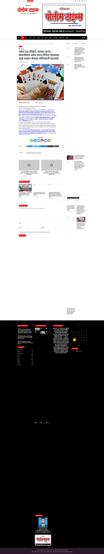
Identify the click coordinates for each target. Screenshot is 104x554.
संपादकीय (46, 37)
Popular (68, 43)
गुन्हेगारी (26, 37)
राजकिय (30, 37)
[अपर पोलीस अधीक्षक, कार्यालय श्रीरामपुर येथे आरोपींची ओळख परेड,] (43, 467)
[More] (49, 140)
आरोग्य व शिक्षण (55, 37)
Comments (83, 43)
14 (81, 334)
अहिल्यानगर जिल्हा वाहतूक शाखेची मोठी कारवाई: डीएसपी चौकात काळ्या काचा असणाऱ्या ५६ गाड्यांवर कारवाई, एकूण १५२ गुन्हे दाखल (55, 195)
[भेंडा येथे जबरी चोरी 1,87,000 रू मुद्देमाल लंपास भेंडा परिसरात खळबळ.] (40, 187)
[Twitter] (38, 140)
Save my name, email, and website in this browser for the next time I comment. (35, 232)
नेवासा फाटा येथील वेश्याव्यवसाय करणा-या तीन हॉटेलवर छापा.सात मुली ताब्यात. (79, 66)
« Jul (79, 345)
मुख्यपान (19, 37)
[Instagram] (42, 140)
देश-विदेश (38, 37)
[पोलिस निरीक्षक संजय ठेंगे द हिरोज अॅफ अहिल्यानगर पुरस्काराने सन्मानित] (70, 157)
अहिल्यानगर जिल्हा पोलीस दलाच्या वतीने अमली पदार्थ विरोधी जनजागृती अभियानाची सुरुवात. (81, 226)
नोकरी (42, 37)
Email (20, 227)
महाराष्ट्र (34, 37)
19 (76, 337)
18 (74, 337)
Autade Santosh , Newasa (34, 153)
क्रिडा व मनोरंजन (61, 37)
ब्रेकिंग (22, 37)
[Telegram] (45, 140)
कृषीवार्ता (50, 37)
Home (20, 43)
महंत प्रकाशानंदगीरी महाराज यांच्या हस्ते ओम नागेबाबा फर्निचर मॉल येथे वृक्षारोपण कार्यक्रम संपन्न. (71, 311)
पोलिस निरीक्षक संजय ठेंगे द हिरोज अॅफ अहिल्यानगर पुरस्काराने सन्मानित (79, 157)
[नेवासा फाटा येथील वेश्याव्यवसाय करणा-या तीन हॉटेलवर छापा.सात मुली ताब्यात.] (70, 109)
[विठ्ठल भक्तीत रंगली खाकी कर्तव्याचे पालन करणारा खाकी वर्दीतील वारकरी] (37, 423)
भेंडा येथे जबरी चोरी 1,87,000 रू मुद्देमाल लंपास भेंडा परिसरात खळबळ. (40, 193)
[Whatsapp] (31, 140)
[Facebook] (35, 140)
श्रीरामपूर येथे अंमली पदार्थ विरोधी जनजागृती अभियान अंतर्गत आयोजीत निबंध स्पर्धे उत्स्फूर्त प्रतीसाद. (25, 194)
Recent (75, 43)
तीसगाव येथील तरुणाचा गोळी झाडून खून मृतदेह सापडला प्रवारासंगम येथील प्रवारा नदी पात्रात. (79, 59)
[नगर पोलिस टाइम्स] (28, 9)
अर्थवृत (67, 37)
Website (42, 227)
